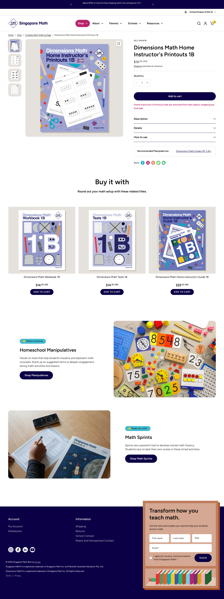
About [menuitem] (96, 23)
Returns (80, 531)
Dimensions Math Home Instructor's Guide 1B (182, 277)
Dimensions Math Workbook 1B (42, 277)
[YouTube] (32, 549)
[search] (199, 23)
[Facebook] (143, 163)
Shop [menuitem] (81, 23)
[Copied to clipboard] (164, 163)
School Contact (85, 535)
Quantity (139, 76)
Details (138, 128)
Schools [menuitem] (132, 23)
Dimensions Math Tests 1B (112, 277)
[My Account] (205, 23)
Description (141, 118)
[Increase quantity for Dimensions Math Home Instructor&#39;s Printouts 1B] (147, 82)
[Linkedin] (25, 549)
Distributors (15, 531)
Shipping (138, 66)
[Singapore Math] (28, 23)
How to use (140, 137)
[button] (36, 375)
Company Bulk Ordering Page (38, 35)
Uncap (38, 562)
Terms (8, 576)
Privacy (18, 576)
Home (11, 35)
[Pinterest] (153, 163)
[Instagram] (10, 549)
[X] (148, 163)
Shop (19, 35)
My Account (15, 526)
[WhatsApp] (158, 163)
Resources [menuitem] (153, 23)
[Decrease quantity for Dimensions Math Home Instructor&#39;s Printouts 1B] (136, 82)
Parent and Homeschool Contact (95, 540)
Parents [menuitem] (113, 23)
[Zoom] (118, 43)
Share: (137, 163)
